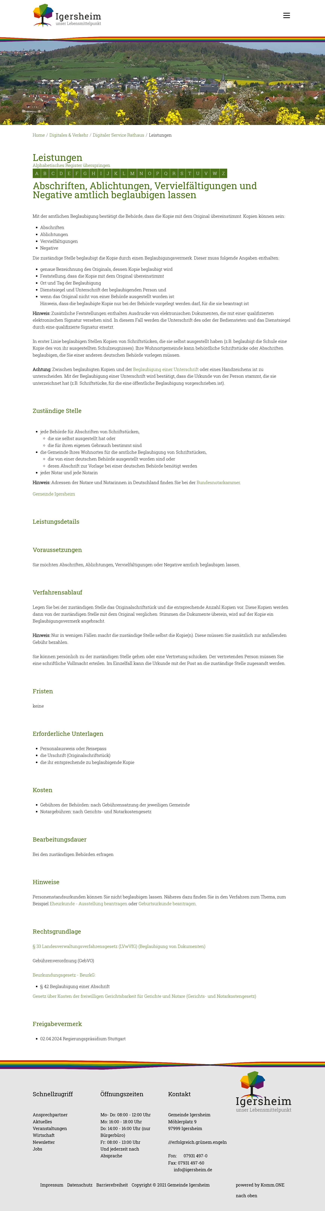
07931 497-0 (195, 1155)
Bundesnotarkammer (218, 482)
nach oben (246, 1195)
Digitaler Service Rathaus (118, 135)
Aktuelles (42, 1121)
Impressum (51, 1185)
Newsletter (44, 1142)
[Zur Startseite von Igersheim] (67, 15)
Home (39, 135)
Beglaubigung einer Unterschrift (166, 369)
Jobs (37, 1149)
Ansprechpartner (50, 1114)
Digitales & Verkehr (68, 135)
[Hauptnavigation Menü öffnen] (286, 15)
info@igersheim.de (193, 1169)
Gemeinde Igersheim (54, 494)
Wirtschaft (44, 1135)
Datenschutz (80, 1185)
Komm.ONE (273, 1185)
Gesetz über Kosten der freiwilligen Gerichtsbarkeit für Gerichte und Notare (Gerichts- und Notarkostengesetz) (144, 996)
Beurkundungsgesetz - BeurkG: (64, 975)
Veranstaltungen (50, 1128)
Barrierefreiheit (112, 1185)
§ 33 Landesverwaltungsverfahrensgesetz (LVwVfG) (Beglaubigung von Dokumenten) (119, 946)
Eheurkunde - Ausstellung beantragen (88, 903)
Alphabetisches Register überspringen (71, 165)
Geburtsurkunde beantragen (167, 903)
